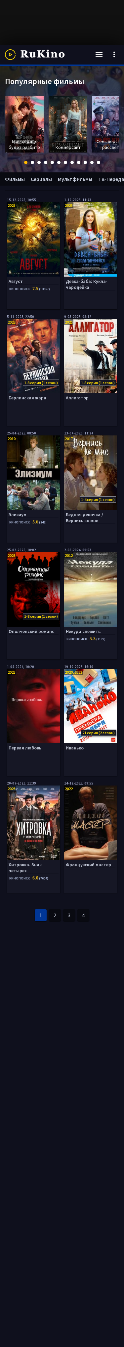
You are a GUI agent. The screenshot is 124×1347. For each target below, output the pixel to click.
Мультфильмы (75, 179)
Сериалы (41, 179)
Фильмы (15, 179)
